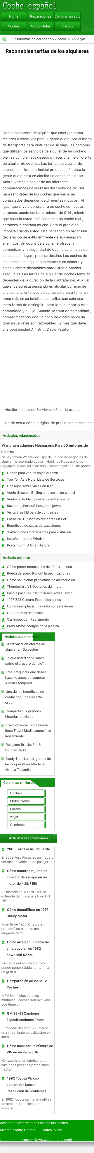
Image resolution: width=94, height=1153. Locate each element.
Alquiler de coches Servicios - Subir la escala (42, 409)
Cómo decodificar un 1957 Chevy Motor (28, 913)
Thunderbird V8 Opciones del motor (35, 586)
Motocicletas (40, 26)
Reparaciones (40, 16)
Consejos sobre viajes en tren (30, 486)
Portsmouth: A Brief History (28, 545)
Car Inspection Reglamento (28, 619)
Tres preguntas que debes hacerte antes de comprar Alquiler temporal (26, 677)
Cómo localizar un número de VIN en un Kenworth (30, 1049)
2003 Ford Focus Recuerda (28, 849)
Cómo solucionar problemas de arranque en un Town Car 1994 (41, 581)
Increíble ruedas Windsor (26, 539)
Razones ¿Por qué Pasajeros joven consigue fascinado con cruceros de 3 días (40, 507)
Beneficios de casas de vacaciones (34, 525)
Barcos (67, 26)
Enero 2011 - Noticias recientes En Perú (37, 519)
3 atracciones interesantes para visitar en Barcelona (39, 533)
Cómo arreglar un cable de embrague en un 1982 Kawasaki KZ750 (28, 948)
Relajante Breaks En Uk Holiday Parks (23, 747)
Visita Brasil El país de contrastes (32, 512)
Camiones (18, 825)
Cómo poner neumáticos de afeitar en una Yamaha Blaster (39, 568)
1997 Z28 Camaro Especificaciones (34, 600)
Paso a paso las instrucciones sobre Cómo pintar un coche (40, 594)
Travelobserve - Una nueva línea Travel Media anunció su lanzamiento (28, 730)
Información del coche (34, 39)
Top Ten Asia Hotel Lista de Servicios (35, 479)
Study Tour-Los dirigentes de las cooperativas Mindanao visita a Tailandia (28, 764)
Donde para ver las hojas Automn (32, 473)
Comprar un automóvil (67, 16)
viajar (81, 39)
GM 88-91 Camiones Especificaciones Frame (26, 1016)
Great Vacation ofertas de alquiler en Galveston (25, 647)
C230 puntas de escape (25, 613)
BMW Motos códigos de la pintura (33, 626)
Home (13, 16)
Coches (14, 26)
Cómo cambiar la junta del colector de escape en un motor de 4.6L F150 (27, 877)
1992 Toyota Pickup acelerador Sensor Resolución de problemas (26, 1084)
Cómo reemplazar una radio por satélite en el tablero (40, 607)
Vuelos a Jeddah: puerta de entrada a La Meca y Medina (38, 500)
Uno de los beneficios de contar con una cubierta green (24, 697)
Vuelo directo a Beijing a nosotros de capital (41, 493)
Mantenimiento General (18, 1130)
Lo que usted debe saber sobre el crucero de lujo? (24, 661)
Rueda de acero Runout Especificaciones (38, 573)
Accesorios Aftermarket (18, 1123)
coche (62, 39)
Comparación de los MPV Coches (27, 984)
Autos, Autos (53, 1130)
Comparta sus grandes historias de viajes (23, 714)
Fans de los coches (53, 1123)
